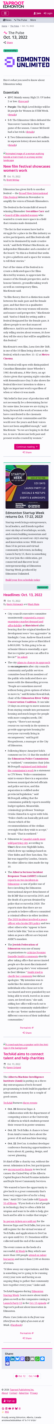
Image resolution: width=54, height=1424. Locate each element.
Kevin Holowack (15, 604)
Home (4, 26)
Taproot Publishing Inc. (22, 1389)
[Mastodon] (13, 1408)
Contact (13, 1393)
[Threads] (19, 1408)
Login (49, 13)
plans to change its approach (33, 662)
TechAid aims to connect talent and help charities (23, 1056)
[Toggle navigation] (5, 13)
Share (10, 42)
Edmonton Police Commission (30, 758)
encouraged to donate (20, 1169)
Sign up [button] (10, 1400)
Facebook (16, 1325)
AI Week (20, 1251)
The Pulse (21, 20)
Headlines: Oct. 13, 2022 (22, 594)
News (8, 20)
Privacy (34, 1393)
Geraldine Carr (35, 211)
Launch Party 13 (12, 1303)
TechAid (7, 1102)
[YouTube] (9, 1408)
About (5, 1393)
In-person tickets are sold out (19, 1221)
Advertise (24, 1393)
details (12, 114)
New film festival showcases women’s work (26, 168)
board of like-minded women (21, 215)
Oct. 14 (32, 1376)
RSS (7, 1411)
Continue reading (25, 446)
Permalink (25, 1027)
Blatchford (31, 625)
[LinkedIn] (6, 1408)
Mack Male (33, 604)
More (33, 20)
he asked (22, 657)
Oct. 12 (21, 1376)
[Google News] (3, 1408)
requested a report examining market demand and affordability (26, 621)
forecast (23, 101)
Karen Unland (14, 1067)
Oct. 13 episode (37, 1303)
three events (30, 1102)
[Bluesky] (16, 1408)
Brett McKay (13, 179)
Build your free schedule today (23, 579)
